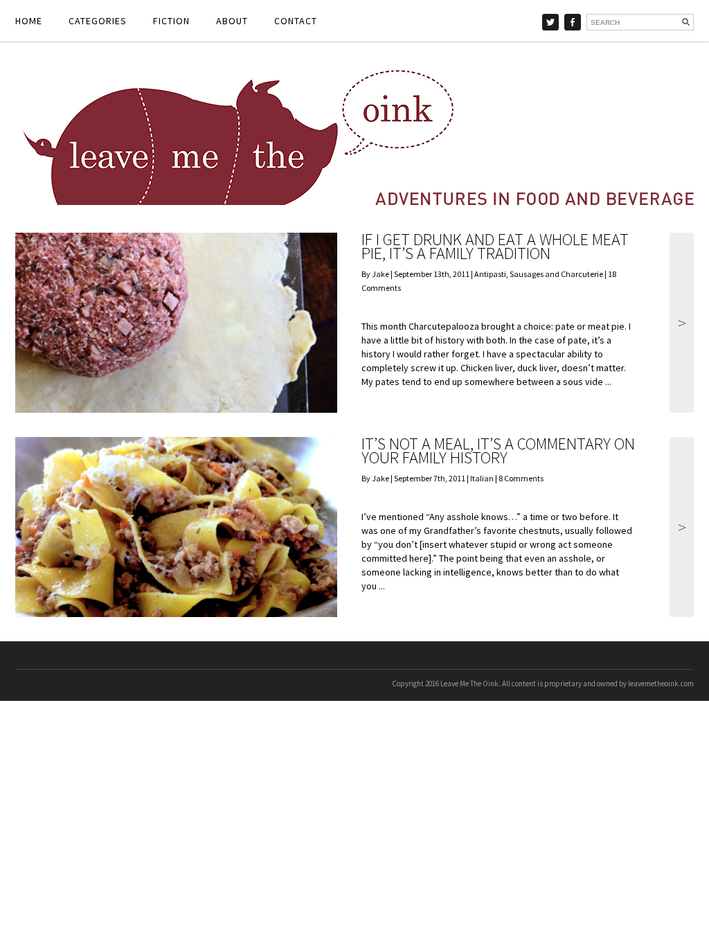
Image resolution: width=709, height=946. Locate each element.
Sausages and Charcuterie (556, 274)
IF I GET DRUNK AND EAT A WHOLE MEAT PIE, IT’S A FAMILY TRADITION (495, 246)
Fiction (171, 21)
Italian (482, 478)
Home (28, 21)
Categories (98, 21)
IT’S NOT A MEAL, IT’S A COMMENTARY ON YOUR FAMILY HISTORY (498, 450)
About (232, 21)
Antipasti (490, 274)
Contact (295, 21)
